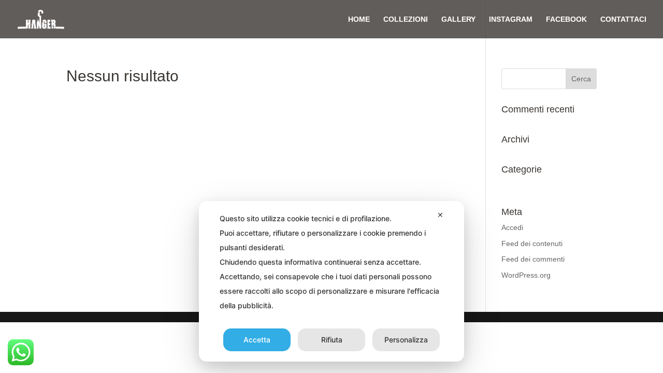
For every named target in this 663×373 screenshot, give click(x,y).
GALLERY (458, 19)
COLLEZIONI (405, 19)
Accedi (512, 227)
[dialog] (331, 281)
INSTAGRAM (510, 19)
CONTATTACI (623, 19)
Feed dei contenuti (532, 243)
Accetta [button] (256, 339)
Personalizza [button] (406, 339)
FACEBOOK (566, 19)
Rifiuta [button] (331, 339)
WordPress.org (526, 275)
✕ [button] (440, 214)
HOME (359, 19)
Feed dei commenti (533, 259)
